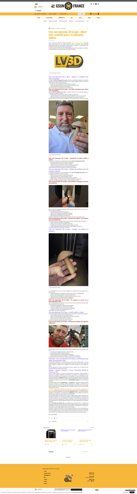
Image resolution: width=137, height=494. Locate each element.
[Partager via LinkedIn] (54, 418)
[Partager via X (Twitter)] (51, 418)
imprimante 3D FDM (63, 21)
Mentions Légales (46, 470)
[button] (53, 14)
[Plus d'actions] (87, 28)
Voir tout (92, 427)
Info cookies (57, 470)
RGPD (50, 470)
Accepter (132, 492)
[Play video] (68, 196)
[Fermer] (135, 492)
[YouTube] (96, 4)
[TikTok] (98, 4)
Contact (45, 483)
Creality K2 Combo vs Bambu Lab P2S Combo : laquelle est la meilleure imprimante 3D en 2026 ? (51, 440)
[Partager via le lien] (57, 418)
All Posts (45, 21)
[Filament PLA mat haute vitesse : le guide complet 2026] (86, 433)
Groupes (45, 485)
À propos (45, 481)
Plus (87, 21)
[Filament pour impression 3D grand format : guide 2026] (68, 433)
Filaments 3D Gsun (47, 474)
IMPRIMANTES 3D (47, 476)
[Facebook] (94, 4)
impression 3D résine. (53, 21)
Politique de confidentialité (78, 492)
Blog (45, 478)
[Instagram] (91, 4)
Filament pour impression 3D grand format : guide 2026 (67, 440)
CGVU (53, 470)
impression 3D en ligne (80, 21)
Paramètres (126, 492)
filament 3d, (71, 21)
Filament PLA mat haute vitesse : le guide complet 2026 (85, 440)
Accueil (45, 472)
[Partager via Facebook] (49, 418)
